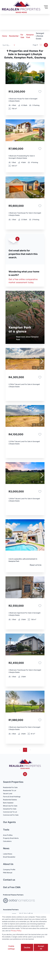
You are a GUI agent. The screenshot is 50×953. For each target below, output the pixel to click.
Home (4, 36)
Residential (13, 36)
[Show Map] (46, 45)
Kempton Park (30, 36)
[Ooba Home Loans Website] (19, 901)
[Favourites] (39, 91)
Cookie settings (11, 947)
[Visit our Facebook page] (25, 774)
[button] (41, 75)
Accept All (41, 947)
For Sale (22, 36)
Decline (27, 947)
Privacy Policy (16, 931)
